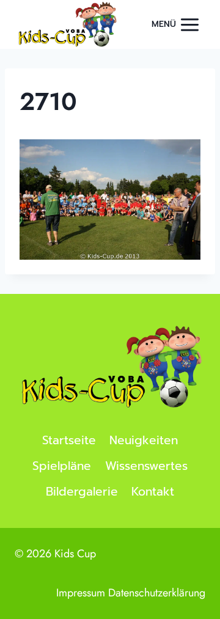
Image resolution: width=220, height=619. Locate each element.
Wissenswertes (146, 466)
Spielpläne (61, 466)
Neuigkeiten (143, 440)
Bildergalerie (82, 491)
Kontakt (152, 491)
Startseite (69, 440)
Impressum (80, 593)
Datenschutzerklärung (156, 593)
